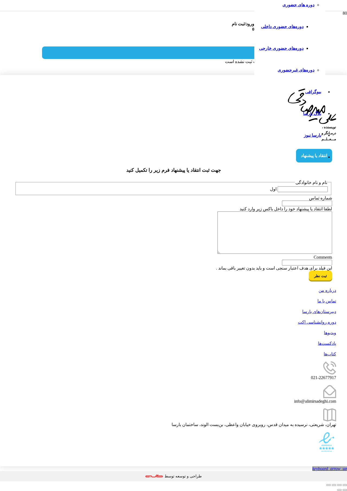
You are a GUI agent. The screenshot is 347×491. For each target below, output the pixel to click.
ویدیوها (330, 332)
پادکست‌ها (327, 343)
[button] (329, 468)
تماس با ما (326, 301)
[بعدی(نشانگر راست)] (339, 490)
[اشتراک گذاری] (334, 485)
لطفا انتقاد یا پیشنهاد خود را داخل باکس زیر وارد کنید (286, 209)
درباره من (327, 290)
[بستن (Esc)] (328, 485)
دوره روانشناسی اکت (317, 322)
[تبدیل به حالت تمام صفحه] (339, 485)
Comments (323, 257)
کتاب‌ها (330, 354)
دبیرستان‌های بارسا (319, 311)
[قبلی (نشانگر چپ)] (345, 490)
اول (273, 189)
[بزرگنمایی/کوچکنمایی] (345, 485)
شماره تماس (320, 198)
